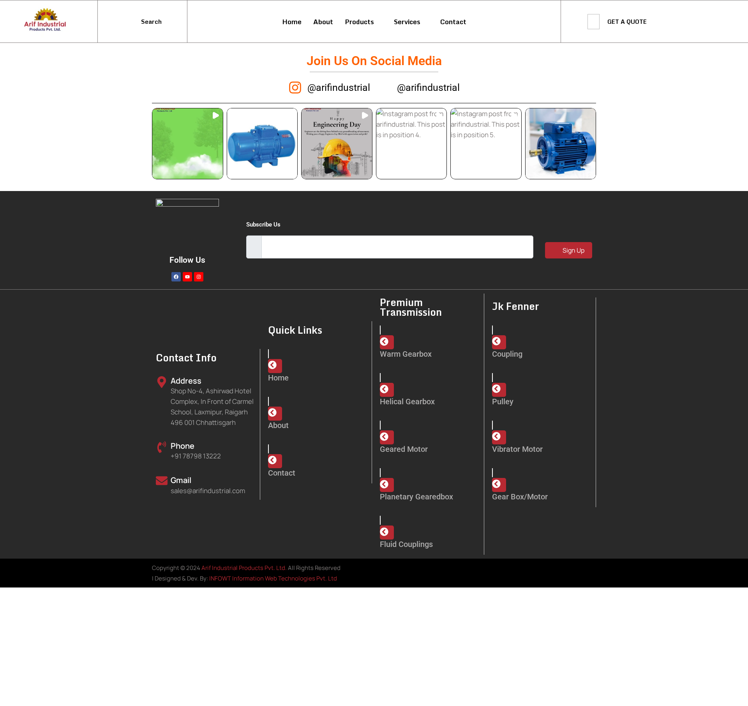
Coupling (507, 354)
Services (407, 21)
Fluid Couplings (406, 544)
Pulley (502, 401)
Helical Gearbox (407, 401)
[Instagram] (198, 276)
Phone (182, 446)
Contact (453, 21)
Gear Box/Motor (520, 496)
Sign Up (572, 250)
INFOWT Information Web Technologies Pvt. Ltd (273, 578)
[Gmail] (162, 481)
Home (292, 21)
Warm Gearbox (406, 354)
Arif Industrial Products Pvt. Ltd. (244, 568)
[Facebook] (176, 276)
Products (359, 21)
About (323, 21)
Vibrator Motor (517, 449)
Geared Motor (404, 449)
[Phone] (162, 447)
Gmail (181, 480)
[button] (187, 143)
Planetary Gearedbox (416, 496)
